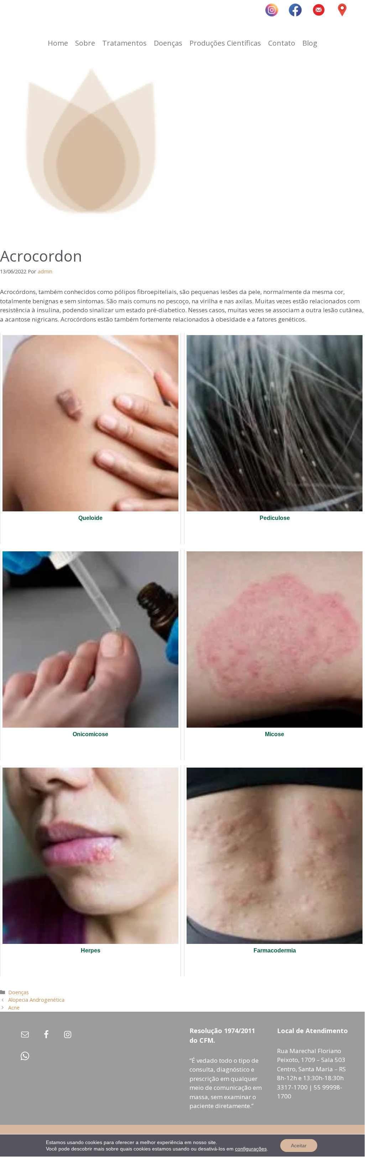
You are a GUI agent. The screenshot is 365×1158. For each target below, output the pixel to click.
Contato (281, 43)
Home (58, 43)
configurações (251, 1149)
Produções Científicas (225, 43)
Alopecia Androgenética (36, 999)
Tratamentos (124, 43)
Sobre (85, 43)
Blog (309, 43)
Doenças (168, 43)
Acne (14, 1007)
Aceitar (299, 1145)
